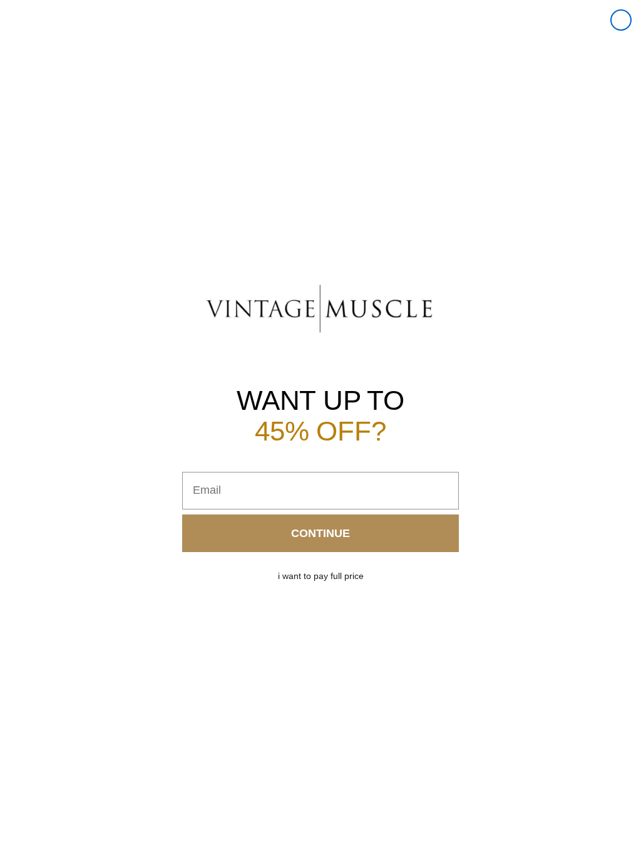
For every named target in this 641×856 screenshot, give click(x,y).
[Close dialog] (621, 20)
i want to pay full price (321, 576)
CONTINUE (320, 533)
